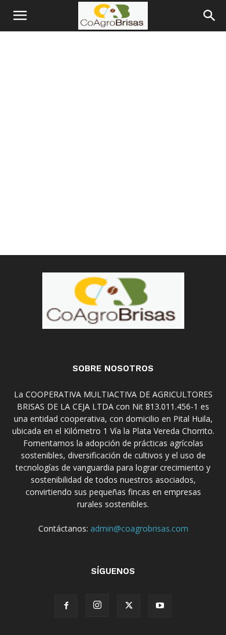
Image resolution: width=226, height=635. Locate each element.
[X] (128, 606)
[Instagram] (97, 605)
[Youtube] (160, 606)
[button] (19, 15)
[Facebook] (66, 606)
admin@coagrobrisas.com (139, 528)
